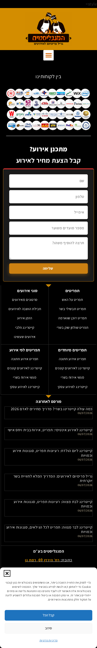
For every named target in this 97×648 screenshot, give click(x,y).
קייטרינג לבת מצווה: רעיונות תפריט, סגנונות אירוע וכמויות (53, 504)
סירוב (48, 628)
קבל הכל (48, 615)
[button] (7, 573)
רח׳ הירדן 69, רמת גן (42, 560)
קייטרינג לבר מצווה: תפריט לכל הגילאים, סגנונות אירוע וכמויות (49, 529)
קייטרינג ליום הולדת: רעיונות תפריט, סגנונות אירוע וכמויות (53, 453)
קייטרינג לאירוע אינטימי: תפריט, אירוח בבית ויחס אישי (50, 429)
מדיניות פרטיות (49, 640)
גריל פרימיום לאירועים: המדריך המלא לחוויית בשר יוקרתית (53, 478)
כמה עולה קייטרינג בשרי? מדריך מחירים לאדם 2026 (52, 408)
